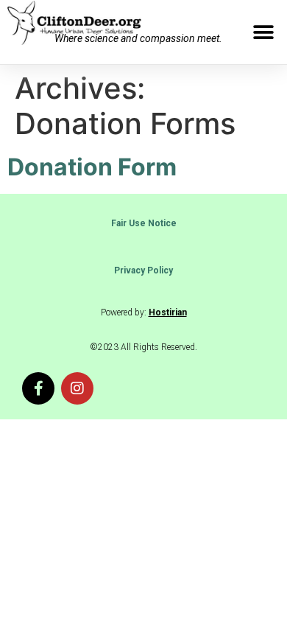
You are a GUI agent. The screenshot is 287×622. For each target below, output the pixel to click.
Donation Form (92, 167)
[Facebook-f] (38, 388)
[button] (263, 32)
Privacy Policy (143, 270)
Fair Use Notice (144, 223)
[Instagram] (77, 388)
